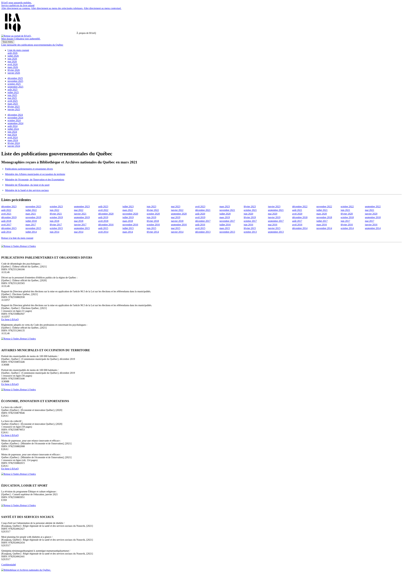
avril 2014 (103, 232)
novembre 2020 (130, 213)
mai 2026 (12, 61)
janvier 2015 (274, 228)
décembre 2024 (15, 114)
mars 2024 (13, 140)
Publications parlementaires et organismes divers (29, 168)
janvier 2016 (371, 224)
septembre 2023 (82, 206)
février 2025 (14, 106)
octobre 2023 (56, 206)
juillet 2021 (322, 210)
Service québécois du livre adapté (17, 5)
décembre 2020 (106, 213)
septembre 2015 (82, 228)
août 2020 (200, 213)
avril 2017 (6, 224)
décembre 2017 (202, 221)
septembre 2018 (373, 217)
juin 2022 (54, 210)
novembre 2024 (15, 117)
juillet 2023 (128, 206)
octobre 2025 (14, 84)
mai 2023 (175, 206)
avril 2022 (103, 210)
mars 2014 (127, 232)
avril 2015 (200, 228)
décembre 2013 (202, 232)
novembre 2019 (33, 217)
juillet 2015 (128, 228)
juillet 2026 (13, 56)
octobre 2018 (347, 217)
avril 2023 (200, 206)
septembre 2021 (276, 210)
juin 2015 (151, 228)
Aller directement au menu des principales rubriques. (57, 8)
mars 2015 (224, 228)
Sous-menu (8, 42)
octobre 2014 (347, 228)
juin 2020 (248, 213)
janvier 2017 (80, 224)
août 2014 (6, 232)
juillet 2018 (31, 221)
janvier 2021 (80, 213)
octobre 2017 (250, 221)
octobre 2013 (250, 232)
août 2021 (297, 210)
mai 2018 (78, 221)
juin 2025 (12, 95)
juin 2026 (12, 58)
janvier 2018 (177, 221)
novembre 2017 (227, 221)
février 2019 (250, 217)
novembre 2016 (130, 224)
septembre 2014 (373, 228)
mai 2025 (12, 98)
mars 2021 (31, 213)
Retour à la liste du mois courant (17, 238)
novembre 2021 (227, 210)
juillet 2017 (322, 221)
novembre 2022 (324, 206)
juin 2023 (151, 206)
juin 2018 (54, 221)
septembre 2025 (15, 86)
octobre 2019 (56, 217)
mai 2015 (175, 228)
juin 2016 (248, 224)
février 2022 (153, 210)
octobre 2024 (14, 120)
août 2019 (103, 217)
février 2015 (250, 228)
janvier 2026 (14, 73)
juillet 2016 (225, 224)
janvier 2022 (177, 210)
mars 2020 (321, 213)
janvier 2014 (177, 232)
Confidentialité (8, 564)
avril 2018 (103, 221)
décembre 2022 (299, 206)
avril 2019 (200, 217)
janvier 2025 (14, 109)
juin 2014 (54, 232)
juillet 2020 (225, 213)
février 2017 (56, 224)
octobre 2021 (250, 210)
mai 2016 (272, 224)
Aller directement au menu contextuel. (102, 8)
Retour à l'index (28, 246)
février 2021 (56, 213)
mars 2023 (224, 206)
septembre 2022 (373, 206)
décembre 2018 (299, 217)
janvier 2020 (371, 213)
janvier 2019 (274, 217)
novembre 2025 (15, 81)
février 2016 (347, 224)
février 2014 (153, 232)
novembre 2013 (227, 232)
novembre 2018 (324, 217)
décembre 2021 (202, 210)
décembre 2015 (9, 228)
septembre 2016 (179, 224)
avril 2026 (13, 64)
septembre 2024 (15, 123)
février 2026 (14, 70)
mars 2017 (31, 224)
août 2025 (12, 89)
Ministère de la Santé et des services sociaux (27, 190)
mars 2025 (13, 103)
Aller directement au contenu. (16, 8)
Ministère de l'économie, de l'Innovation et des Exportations (34, 179)
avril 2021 (6, 213)
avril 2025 (13, 101)
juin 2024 (12, 131)
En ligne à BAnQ (10, 319)
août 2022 (6, 210)
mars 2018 (127, 221)
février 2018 (153, 221)
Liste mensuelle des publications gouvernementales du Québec (32, 44)
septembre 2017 (276, 221)
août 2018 (6, 221)
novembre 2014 (324, 228)
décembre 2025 (15, 78)
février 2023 (250, 206)
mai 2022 (78, 210)
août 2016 (200, 224)
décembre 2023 (9, 206)
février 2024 (14, 143)
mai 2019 (175, 217)
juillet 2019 (128, 217)
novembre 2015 (33, 228)
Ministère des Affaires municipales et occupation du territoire (35, 174)
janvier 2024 (14, 146)
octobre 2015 (56, 228)
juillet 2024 (13, 129)
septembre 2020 (179, 213)
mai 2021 (369, 210)
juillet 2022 (31, 210)
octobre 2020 (153, 213)
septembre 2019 (82, 217)
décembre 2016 (106, 224)
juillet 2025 (13, 92)
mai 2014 (78, 232)
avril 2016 (297, 224)
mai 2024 (12, 134)
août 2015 (103, 228)
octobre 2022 (347, 206)
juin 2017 (345, 221)
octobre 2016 (153, 224)
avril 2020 (297, 213)
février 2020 (347, 213)
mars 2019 (224, 217)
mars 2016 (321, 224)
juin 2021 (345, 210)
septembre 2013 (276, 232)
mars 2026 (13, 67)
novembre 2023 (33, 206)
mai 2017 (369, 221)
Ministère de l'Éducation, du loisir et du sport (27, 185)
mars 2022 (127, 210)
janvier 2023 (274, 206)
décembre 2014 (299, 228)
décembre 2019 (9, 217)
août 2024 (12, 126)
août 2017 (297, 221)
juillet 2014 (31, 232)
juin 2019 (151, 217)
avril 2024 (13, 137)
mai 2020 (272, 213)
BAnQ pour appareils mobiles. (16, 2)
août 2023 (103, 206)
